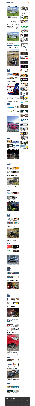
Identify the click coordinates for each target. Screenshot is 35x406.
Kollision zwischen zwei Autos (11, 186)
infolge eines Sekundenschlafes (11, 319)
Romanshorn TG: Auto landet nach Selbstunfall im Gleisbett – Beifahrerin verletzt (13, 201)
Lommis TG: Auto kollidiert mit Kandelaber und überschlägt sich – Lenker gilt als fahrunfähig (13, 149)
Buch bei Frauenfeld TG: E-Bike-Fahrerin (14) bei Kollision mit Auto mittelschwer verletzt (12, 368)
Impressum (7, 398)
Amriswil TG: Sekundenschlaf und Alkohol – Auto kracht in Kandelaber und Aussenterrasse (13, 280)
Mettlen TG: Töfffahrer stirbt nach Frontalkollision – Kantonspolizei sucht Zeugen (12, 227)
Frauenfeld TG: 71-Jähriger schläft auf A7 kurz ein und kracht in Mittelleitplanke (13, 254)
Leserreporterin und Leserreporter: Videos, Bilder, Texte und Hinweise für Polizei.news (12, 81)
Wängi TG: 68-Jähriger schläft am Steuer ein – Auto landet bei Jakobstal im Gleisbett (13, 306)
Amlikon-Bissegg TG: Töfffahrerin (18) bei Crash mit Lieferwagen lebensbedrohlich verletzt (12, 48)
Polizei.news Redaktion (10, 16)
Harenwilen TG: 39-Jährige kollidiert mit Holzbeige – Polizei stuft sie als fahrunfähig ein (13, 115)
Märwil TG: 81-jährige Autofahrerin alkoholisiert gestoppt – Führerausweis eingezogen (12, 333)
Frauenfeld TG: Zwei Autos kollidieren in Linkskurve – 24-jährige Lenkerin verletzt (12, 175)
